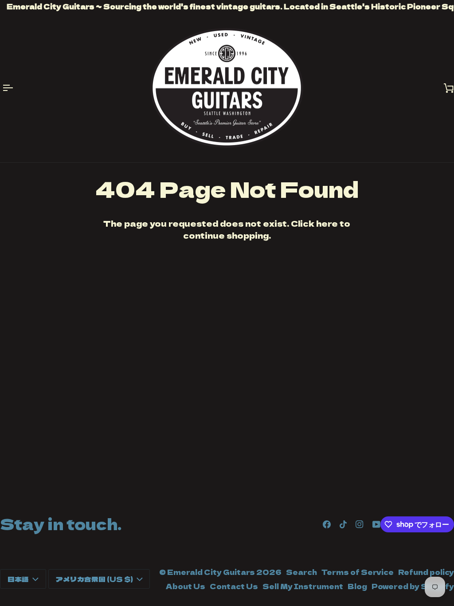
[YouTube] (376, 524)
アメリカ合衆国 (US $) (94, 579)
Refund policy (426, 572)
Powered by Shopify (413, 586)
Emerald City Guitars (211, 572)
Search (301, 572)
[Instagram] (360, 524)
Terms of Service (357, 572)
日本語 (18, 579)
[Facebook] (327, 524)
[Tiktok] (343, 524)
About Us (185, 586)
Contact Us (234, 586)
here (327, 223)
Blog (357, 586)
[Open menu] (13, 88)
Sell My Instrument (302, 586)
